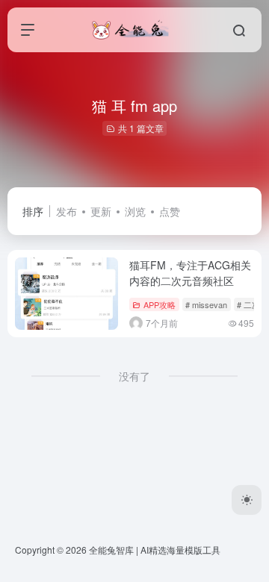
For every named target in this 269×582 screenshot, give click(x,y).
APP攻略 (159, 304)
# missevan (206, 304)
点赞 (169, 211)
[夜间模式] (247, 500)
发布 (66, 211)
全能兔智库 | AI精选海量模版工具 (154, 549)
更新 (100, 211)
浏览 (135, 211)
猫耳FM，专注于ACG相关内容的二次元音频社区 (190, 272)
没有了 (134, 376)
